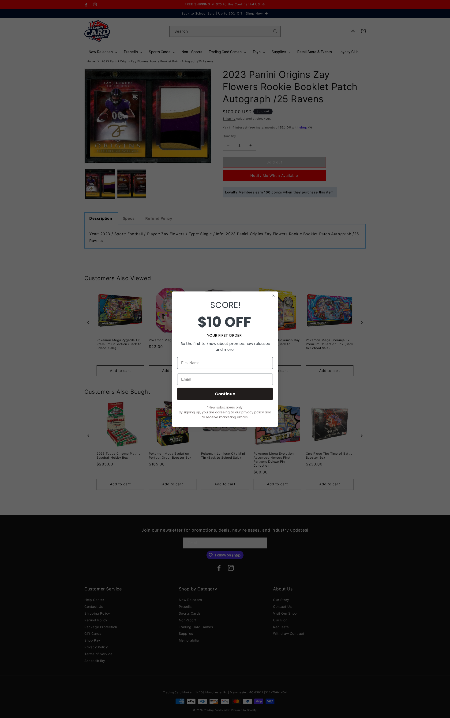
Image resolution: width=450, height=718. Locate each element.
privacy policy (252, 412)
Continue (225, 394)
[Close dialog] (273, 295)
